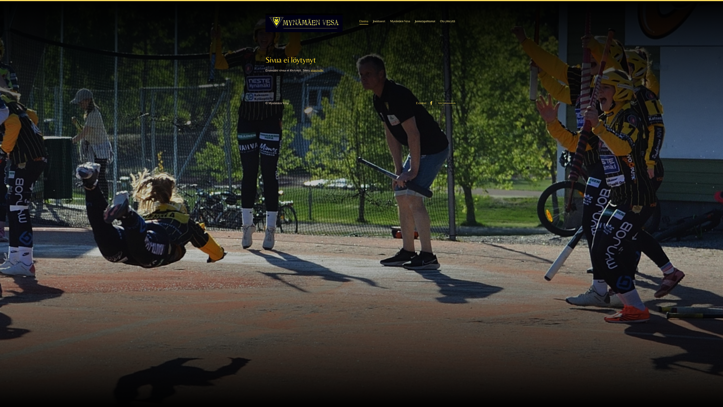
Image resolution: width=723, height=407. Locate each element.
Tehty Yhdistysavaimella (446, 103)
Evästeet (421, 103)
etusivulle (317, 70)
